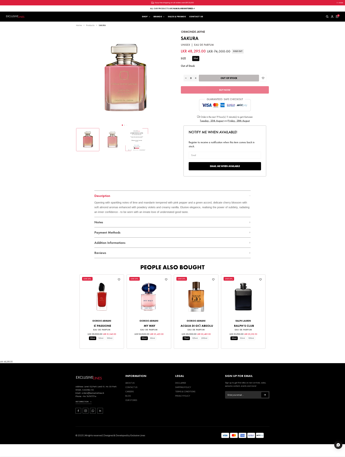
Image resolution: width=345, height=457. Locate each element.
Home (79, 25)
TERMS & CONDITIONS (185, 391)
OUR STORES (131, 400)
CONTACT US (131, 387)
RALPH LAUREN (243, 320)
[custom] (78, 411)
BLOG (128, 396)
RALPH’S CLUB (244, 326)
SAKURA (102, 25)
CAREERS (129, 391)
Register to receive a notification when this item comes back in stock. (222, 144)
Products (90, 25)
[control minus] (185, 78)
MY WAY (149, 326)
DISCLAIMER (180, 383)
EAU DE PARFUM (101, 329)
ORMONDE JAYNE (193, 32)
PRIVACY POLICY (182, 396)
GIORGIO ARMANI (101, 320)
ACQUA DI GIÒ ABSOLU (197, 326)
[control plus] (196, 78)
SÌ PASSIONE (102, 326)
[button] (122, 125)
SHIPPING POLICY (183, 387)
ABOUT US (130, 383)
